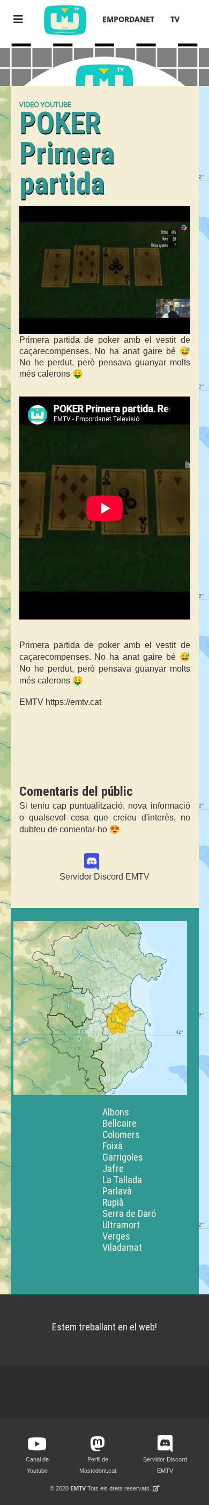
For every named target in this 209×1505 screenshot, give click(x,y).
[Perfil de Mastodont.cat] (97, 1444)
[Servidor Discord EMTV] (104, 862)
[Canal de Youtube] (37, 1444)
